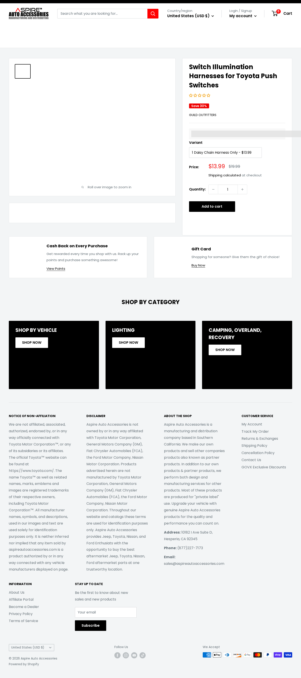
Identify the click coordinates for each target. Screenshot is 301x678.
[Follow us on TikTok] (142, 655)
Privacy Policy (21, 613)
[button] (200, 95)
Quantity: (197, 189)
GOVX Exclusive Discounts (264, 467)
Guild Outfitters (202, 115)
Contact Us (251, 459)
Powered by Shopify (24, 664)
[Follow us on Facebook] (117, 655)
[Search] (152, 13)
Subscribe (91, 625)
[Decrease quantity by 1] (213, 189)
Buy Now (198, 265)
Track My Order (255, 431)
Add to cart (212, 206)
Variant (196, 142)
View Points (55, 268)
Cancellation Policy (258, 452)
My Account (252, 424)
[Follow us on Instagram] (126, 655)
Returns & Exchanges (260, 438)
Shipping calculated (224, 175)
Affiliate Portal (21, 599)
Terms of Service (23, 620)
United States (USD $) (27, 647)
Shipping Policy (254, 445)
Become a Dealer (24, 606)
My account (241, 15)
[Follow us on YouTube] (134, 655)
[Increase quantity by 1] (242, 189)
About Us (16, 592)
